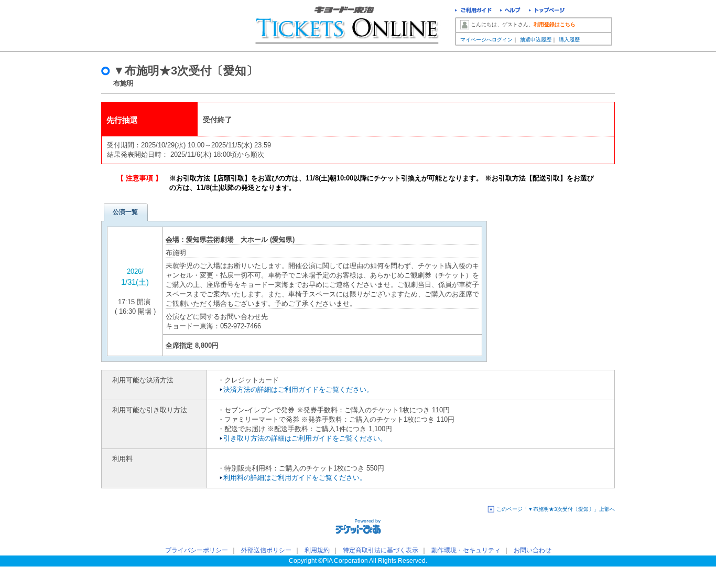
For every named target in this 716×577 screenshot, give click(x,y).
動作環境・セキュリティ (466, 550)
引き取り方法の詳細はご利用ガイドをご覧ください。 (305, 438)
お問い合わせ (532, 550)
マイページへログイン (486, 39)
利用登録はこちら (555, 24)
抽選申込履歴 (535, 39)
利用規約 (317, 550)
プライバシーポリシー (196, 550)
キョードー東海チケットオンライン (162, 26)
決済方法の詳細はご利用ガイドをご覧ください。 (298, 389)
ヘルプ (510, 11)
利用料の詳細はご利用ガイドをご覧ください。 (294, 478)
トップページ (547, 11)
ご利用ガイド (473, 11)
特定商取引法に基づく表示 (380, 550)
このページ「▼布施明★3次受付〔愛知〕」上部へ (555, 509)
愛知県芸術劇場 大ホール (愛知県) (240, 239)
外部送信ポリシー (266, 550)
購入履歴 (569, 39)
